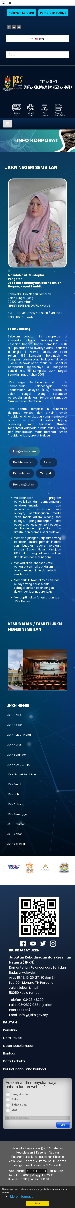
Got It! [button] (37, 1203)
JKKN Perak (14, 745)
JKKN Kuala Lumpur (19, 764)
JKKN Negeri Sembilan (21, 774)
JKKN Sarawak (16, 844)
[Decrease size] (19, 27)
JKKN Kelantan (16, 824)
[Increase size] (9, 27)
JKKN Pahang (15, 804)
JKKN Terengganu (18, 814)
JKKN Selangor (16, 755)
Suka (15, 1099)
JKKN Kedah (15, 725)
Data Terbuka (14, 1061)
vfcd (15, 1109)
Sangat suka (20, 1094)
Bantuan (9, 1053)
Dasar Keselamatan (18, 1045)
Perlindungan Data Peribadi (24, 1069)
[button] (21, 668)
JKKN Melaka (15, 784)
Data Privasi (12, 1038)
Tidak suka (19, 1104)
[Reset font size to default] (14, 27)
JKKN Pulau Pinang (19, 735)
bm (41, 39)
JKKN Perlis (14, 715)
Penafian (10, 1030)
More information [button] (22, 1196)
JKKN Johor (14, 794)
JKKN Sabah (15, 834)
